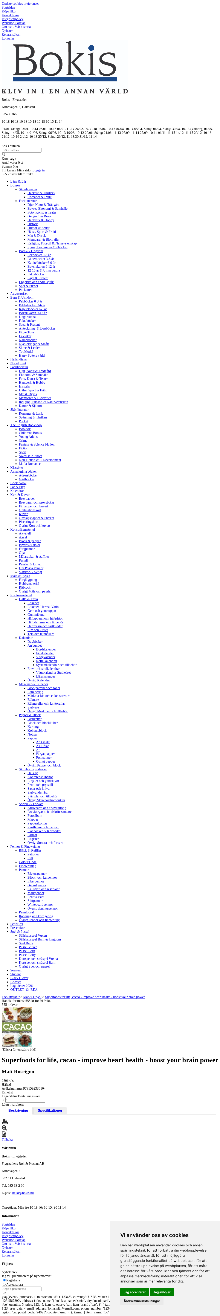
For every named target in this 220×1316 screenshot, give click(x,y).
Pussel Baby (27, 955)
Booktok (25, 429)
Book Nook (18, 483)
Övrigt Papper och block (44, 765)
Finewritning (27, 866)
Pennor (24, 870)
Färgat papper (45, 754)
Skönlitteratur (28, 189)
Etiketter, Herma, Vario (43, 607)
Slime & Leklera (30, 348)
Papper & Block (30, 715)
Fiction (23, 448)
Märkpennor (36, 893)
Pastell (23, 560)
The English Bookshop (26, 425)
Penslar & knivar (30, 564)
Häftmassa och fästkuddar (45, 626)
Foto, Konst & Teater (42, 212)
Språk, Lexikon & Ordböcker (47, 247)
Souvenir (16, 970)
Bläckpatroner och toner (44, 688)
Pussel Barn (27, 951)
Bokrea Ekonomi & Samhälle (47, 208)
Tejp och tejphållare (41, 634)
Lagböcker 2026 (21, 986)
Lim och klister (38, 630)
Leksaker (25, 336)
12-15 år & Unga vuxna (44, 270)
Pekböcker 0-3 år (39, 255)
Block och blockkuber (43, 723)
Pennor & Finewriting (25, 846)
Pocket (23, 421)
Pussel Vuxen (28, 947)
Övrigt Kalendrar (39, 680)
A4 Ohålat (43, 742)
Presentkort (18, 928)
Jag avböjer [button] (162, 1292)
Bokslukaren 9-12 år (41, 266)
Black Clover (19, 978)
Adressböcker (28, 475)
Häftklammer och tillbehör (45, 622)
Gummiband (36, 614)
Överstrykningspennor (43, 908)
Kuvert (23, 514)
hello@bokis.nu (23, 1193)
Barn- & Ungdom (31, 251)
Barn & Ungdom (21, 297)
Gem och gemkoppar (42, 610)
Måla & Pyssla (20, 576)
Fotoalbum (35, 815)
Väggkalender (45, 657)
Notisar (32, 734)
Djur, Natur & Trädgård (44, 204)
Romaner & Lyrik (40, 197)
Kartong (33, 726)
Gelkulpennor (37, 885)
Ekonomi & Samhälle (33, 375)
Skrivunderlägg (38, 792)
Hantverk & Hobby (41, 220)
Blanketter (34, 719)
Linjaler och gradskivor (43, 781)
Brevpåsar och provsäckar (36, 502)
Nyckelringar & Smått (34, 344)
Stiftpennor (35, 900)
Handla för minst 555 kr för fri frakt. (26, 1002)
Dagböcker (35, 641)
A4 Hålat (42, 746)
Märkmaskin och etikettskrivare (49, 696)
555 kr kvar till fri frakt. (18, 174)
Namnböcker (28, 340)
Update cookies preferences (20, 3)
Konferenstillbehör (40, 777)
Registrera (13, 1280)
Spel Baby (26, 943)
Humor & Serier (38, 228)
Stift (30, 858)
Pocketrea (25, 290)
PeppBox (16, 924)
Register (33, 839)
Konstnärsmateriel (22, 529)
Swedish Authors (30, 456)
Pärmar (32, 835)
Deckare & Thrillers (41, 193)
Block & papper (30, 541)
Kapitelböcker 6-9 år (41, 262)
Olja (22, 552)
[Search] (3, 155)
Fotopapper (44, 757)
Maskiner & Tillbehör (33, 684)
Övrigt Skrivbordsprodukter (46, 800)
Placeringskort (28, 522)
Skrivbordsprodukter (33, 769)
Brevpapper (27, 498)
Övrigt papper (45, 761)
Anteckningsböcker (23, 471)
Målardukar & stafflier (34, 556)
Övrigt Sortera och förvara (45, 842)
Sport (22, 452)
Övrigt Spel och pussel (34, 966)
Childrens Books (30, 433)
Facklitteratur (28, 201)
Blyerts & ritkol (29, 545)
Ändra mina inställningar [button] (142, 1301)
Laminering (35, 692)
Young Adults (28, 436)
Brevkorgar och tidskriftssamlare (50, 812)
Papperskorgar (37, 823)
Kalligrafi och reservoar (44, 889)
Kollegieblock (37, 730)
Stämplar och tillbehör (42, 796)
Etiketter (33, 603)
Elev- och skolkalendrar (44, 668)
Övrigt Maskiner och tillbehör (48, 711)
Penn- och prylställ (40, 784)
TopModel (26, 351)
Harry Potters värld (32, 355)
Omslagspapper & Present (36, 518)
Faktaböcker (36, 274)
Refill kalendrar (46, 661)
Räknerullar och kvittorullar (46, 703)
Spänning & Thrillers (33, 417)
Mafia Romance (30, 464)
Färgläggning (28, 580)
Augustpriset (19, 293)
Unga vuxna (27, 317)
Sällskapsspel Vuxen (33, 935)
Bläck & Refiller (30, 850)
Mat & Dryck (37, 235)
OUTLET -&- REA (24, 989)
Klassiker (16, 467)
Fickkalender (45, 653)
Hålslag (33, 773)
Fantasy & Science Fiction (37, 444)
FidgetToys (26, 332)
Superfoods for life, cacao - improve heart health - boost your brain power (95, 997)
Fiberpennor (36, 881)
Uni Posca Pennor (31, 568)
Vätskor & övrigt (30, 572)
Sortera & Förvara (31, 804)
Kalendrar (17, 491)
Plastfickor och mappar (43, 827)
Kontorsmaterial (21, 595)
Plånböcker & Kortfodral (44, 831)
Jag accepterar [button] (135, 1292)
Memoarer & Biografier (44, 239)
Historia (33, 224)
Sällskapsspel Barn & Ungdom (40, 939)
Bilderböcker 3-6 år (41, 259)
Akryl (23, 537)
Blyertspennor (37, 873)
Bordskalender (46, 649)
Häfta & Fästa (28, 599)
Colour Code (28, 862)
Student (15, 974)
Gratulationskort (30, 510)
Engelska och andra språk (36, 282)
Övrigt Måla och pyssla (34, 591)
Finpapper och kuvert (33, 506)
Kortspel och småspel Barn (37, 962)
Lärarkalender (45, 676)
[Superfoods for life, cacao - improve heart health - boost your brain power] (17, 1027)
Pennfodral (26, 912)
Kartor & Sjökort (30, 406)
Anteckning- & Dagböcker (37, 328)
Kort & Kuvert (20, 494)
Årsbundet (35, 645)
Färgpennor (27, 549)
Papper (32, 738)
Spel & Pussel (28, 286)
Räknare (33, 699)
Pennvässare (36, 897)
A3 (38, 750)
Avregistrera (14, 1284)
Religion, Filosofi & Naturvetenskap (52, 243)
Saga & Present (38, 278)
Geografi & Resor (40, 216)
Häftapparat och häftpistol (45, 618)
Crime (23, 440)
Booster (15, 982)
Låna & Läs (18, 181)
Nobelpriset (18, 363)
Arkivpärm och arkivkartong (47, 808)
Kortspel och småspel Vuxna (38, 958)
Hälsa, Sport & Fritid (42, 232)
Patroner (33, 854)
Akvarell (25, 533)
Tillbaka (7, 1139)
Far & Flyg (17, 487)
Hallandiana (18, 359)
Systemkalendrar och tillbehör (56, 665)
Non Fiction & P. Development (40, 460)
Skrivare (33, 707)
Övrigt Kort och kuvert (34, 525)
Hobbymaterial (29, 583)
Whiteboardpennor (40, 904)
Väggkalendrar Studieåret (53, 672)
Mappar (33, 819)
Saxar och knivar (39, 788)
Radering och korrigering (36, 916)
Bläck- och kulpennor (42, 877)
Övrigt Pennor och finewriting (39, 920)
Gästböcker (26, 479)
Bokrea (15, 185)
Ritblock (25, 587)
